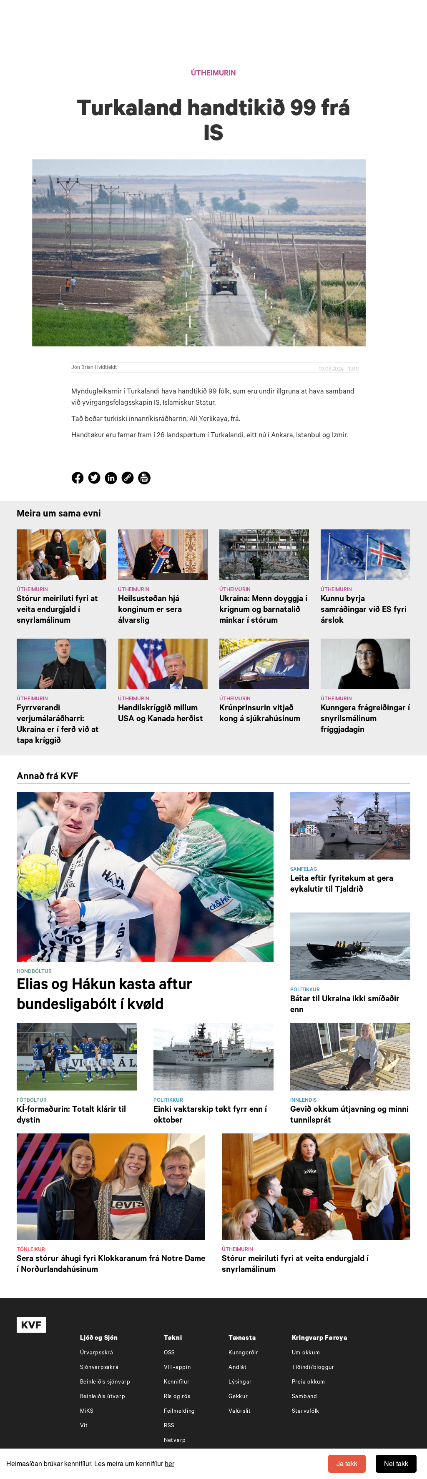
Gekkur (238, 1397)
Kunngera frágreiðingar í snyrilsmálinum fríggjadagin (365, 719)
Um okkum (306, 1353)
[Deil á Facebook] (78, 479)
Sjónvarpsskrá (99, 1368)
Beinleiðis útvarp (103, 1397)
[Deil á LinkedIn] (112, 479)
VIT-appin (177, 1368)
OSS (169, 1353)
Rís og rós (177, 1397)
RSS (169, 1426)
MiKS (87, 1412)
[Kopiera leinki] (127, 479)
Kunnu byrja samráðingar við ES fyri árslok (364, 610)
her (169, 1463)
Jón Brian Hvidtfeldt (94, 368)
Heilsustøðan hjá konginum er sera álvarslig (150, 610)
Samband (304, 1397)
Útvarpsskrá (96, 1353)
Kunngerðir (244, 1353)
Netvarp (175, 1441)
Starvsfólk (306, 1412)
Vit (84, 1426)
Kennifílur (177, 1382)
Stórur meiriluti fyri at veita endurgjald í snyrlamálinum (57, 610)
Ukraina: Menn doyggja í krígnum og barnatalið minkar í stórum (263, 610)
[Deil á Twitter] (95, 479)
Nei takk (396, 1463)
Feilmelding (179, 1412)
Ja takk (347, 1463)
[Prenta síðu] (144, 479)
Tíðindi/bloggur (313, 1368)
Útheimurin (213, 74)
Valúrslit (240, 1412)
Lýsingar (240, 1382)
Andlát (238, 1368)
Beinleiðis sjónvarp (105, 1382)
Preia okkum (308, 1382)
